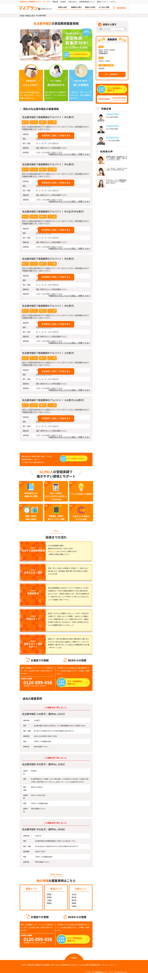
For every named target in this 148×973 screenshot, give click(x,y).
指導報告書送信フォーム (86, 1)
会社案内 (63, 1)
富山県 (74, 897)
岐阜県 (49, 897)
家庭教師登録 (95, 965)
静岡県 (49, 903)
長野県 (74, 903)
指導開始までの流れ (69, 965)
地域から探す (62, 7)
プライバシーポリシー (109, 965)
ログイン (113, 1)
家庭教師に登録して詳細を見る (56, 135)
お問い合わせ (72, 1)
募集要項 (38, 965)
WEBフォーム (52, 551)
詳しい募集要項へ (112, 74)
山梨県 (74, 906)
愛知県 (49, 894)
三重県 (49, 900)
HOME (22, 15)
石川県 (74, 894)
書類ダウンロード (102, 1)
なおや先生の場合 (112, 117)
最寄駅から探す (76, 7)
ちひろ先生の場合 (112, 129)
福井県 (74, 900)
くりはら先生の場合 (113, 140)
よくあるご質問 (104, 7)
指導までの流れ (90, 7)
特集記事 (55, 1)
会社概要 (46, 965)
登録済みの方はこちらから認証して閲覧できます (69, 154)
